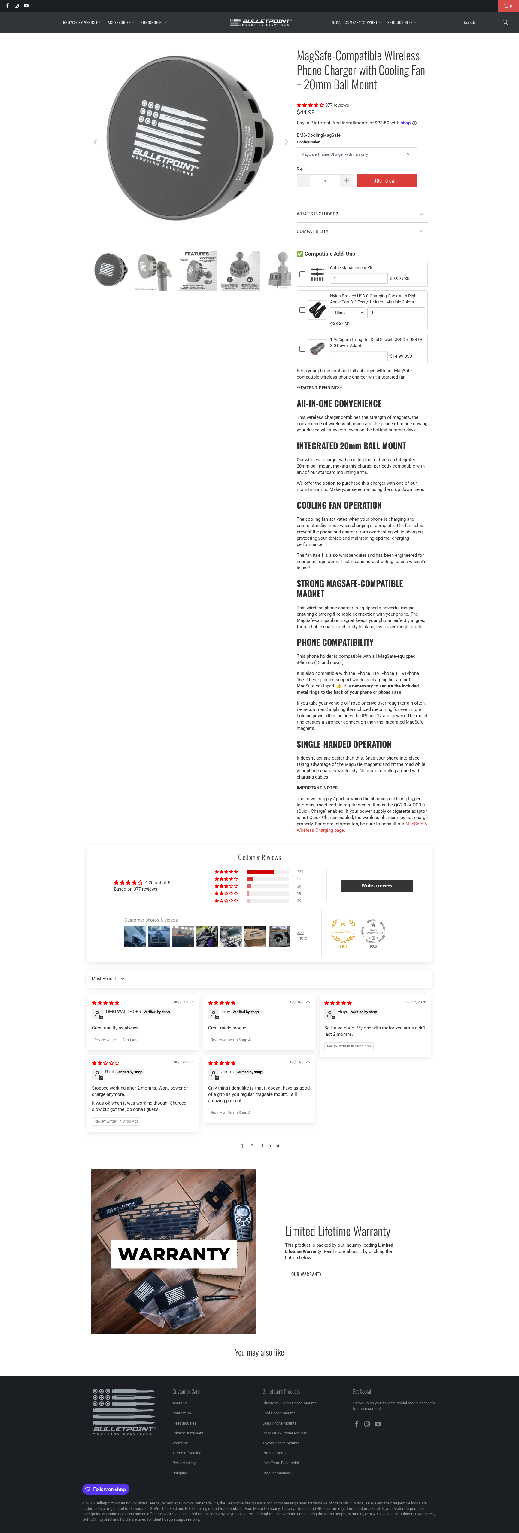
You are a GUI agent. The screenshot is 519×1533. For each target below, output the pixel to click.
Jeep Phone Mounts (279, 1423)
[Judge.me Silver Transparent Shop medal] (373, 931)
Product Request (277, 1453)
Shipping (179, 1473)
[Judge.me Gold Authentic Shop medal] (343, 931)
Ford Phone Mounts (279, 1413)
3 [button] (261, 1146)
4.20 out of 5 (157, 882)
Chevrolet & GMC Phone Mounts (290, 1403)
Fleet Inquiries (184, 1423)
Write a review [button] (377, 885)
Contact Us (181, 1413)
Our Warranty (306, 1274)
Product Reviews (277, 1473)
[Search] (505, 22)
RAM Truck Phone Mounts (285, 1433)
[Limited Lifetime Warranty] (173, 1251)
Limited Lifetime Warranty (337, 1230)
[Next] (286, 142)
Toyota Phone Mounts (281, 1443)
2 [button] (252, 1146)
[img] (105, 1003)
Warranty (180, 1443)
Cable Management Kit (351, 267)
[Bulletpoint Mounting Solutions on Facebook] (7, 5)
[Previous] (96, 142)
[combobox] (486, 22)
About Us (180, 1403)
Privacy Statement (187, 1433)
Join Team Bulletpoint (281, 1463)
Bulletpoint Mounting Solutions (121, 1503)
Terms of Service (186, 1453)
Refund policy (184, 1463)
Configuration (308, 142)
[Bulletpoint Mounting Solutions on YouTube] (26, 5)
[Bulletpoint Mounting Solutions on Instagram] (16, 5)
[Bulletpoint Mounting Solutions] (261, 23)
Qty (300, 168)
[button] (83, 22)
